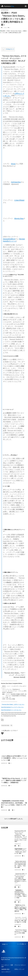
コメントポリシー (6, 972)
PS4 (11, 725)
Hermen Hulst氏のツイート (14, 240)
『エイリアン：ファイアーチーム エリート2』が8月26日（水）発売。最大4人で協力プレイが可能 (21, 920)
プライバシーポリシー (20, 965)
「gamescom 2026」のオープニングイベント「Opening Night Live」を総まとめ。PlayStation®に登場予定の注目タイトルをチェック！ (21, 878)
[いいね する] (9, 763)
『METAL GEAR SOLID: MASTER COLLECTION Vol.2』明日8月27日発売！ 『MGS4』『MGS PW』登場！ (20, 864)
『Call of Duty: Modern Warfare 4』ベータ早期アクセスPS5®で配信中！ (21, 932)
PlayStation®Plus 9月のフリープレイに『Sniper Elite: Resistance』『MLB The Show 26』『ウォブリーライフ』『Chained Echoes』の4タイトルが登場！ (21, 836)
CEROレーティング (19, 969)
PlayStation (9, 6)
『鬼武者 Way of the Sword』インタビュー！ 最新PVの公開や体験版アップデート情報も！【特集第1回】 (14, 780)
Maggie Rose (18, 218)
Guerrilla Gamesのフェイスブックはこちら (12, 707)
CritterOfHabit (19, 200)
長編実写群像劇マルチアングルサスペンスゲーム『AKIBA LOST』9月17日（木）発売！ (20, 851)
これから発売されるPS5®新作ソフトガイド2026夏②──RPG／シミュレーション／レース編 (14, 758)
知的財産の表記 (5, 969)
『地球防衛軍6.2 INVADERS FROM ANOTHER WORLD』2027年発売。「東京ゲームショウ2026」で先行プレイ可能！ (14, 804)
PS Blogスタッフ (10, 49)
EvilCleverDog (16, 182)
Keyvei (13, 164)
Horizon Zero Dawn (5, 725)
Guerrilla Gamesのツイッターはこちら (11, 710)
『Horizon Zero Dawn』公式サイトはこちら (12, 704)
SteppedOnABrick (9, 239)
